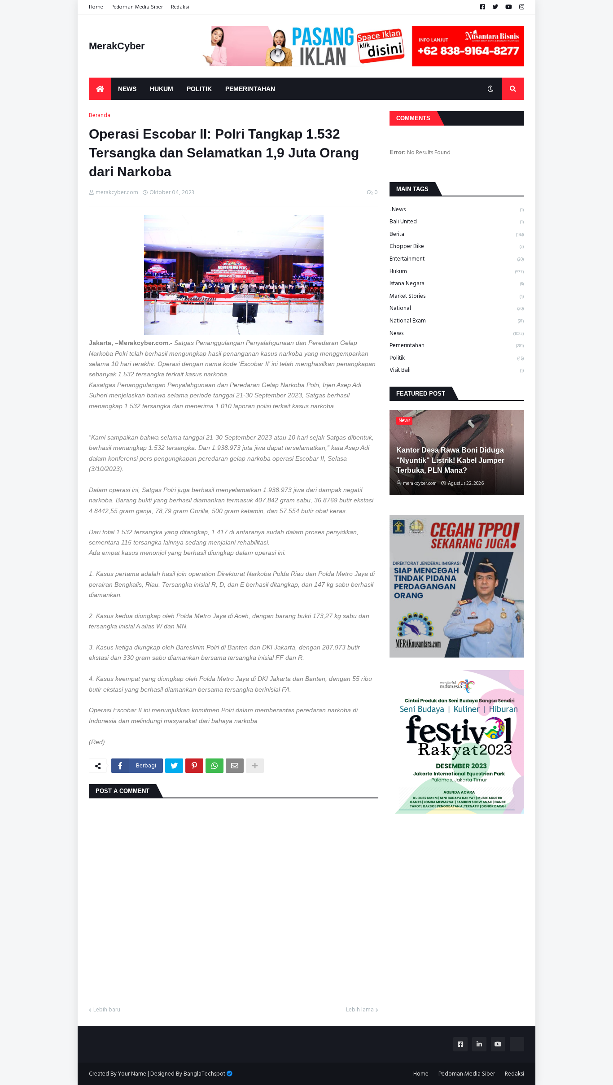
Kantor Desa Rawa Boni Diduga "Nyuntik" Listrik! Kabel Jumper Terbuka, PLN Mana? (450, 460)
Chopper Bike (457, 246)
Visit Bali (457, 370)
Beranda (99, 115)
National (457, 308)
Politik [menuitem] (199, 88)
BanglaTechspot (204, 1074)
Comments (413, 118)
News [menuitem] (127, 88)
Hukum (457, 271)
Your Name (132, 1074)
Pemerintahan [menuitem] (250, 88)
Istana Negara (457, 283)
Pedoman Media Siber (137, 7)
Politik (457, 358)
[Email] (235, 765)
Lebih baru (106, 1010)
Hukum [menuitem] (161, 88)
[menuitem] (100, 89)
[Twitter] (174, 765)
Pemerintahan (457, 345)
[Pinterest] (194, 765)
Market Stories (457, 296)
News (457, 333)
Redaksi (180, 7)
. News (457, 209)
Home (96, 7)
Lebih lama (360, 1010)
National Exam (457, 321)
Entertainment (457, 259)
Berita (457, 234)
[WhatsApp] (214, 765)
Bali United (457, 222)
